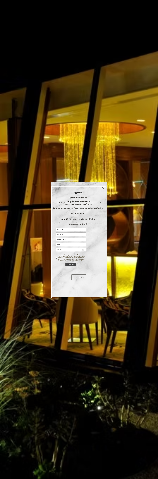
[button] (103, 188)
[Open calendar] (83, 249)
